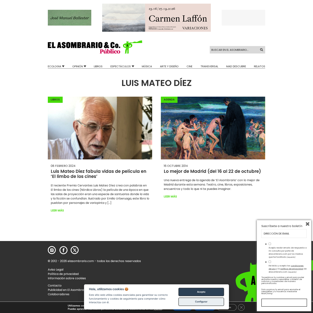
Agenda (169, 99)
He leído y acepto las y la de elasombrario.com (287, 268)
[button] (95, 46)
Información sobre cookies (67, 278)
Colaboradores (58, 294)
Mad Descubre (236, 66)
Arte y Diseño (169, 66)
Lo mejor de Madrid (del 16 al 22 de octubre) (212, 171)
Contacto (55, 285)
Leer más (57, 210)
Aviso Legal (55, 269)
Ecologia (54, 66)
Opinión (77, 66)
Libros (98, 66)
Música (147, 66)
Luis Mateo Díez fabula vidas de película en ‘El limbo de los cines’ (98, 174)
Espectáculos (120, 66)
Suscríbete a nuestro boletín (281, 226)
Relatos (259, 66)
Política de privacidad (63, 274)
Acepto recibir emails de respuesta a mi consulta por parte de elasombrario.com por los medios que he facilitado (288, 252)
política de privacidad (291, 268)
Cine (189, 66)
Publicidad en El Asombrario (67, 290)
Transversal (209, 66)
